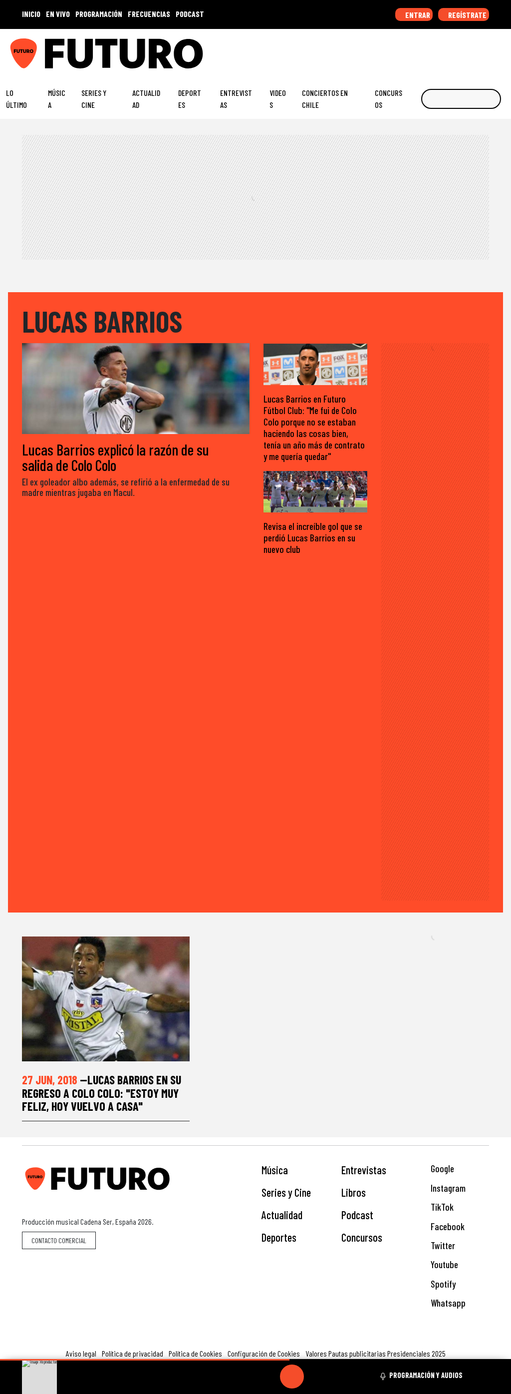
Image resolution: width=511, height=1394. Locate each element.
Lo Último (16, 98)
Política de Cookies (195, 1353)
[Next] (340, 1377)
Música (56, 98)
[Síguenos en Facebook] (438, 49)
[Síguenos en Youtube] (469, 49)
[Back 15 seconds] (268, 1377)
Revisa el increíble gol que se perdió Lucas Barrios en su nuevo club (312, 537)
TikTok (441, 1207)
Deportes (189, 98)
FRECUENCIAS (149, 13)
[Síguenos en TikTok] (423, 49)
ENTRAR (417, 14)
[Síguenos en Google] (392, 49)
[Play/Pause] (292, 1377)
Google (441, 1168)
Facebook (447, 1226)
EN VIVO (58, 13)
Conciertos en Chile (325, 98)
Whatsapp (447, 1303)
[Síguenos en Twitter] (454, 49)
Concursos (388, 98)
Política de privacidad (132, 1353)
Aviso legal (81, 1353)
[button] (144, 1360)
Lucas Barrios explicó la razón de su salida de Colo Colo (115, 457)
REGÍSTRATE (467, 14)
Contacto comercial (58, 1240)
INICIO (31, 13)
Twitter (442, 1245)
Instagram (447, 1188)
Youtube (443, 1264)
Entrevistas (236, 98)
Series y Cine (93, 98)
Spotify (442, 1284)
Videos (277, 98)
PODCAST (190, 13)
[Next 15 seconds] (316, 1377)
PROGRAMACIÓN (98, 13)
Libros (353, 1192)
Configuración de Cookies (264, 1353)
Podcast (357, 1214)
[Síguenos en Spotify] (485, 49)
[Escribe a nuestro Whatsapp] (500, 49)
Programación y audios (426, 1375)
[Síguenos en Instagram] (407, 49)
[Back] (244, 1377)
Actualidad (146, 98)
